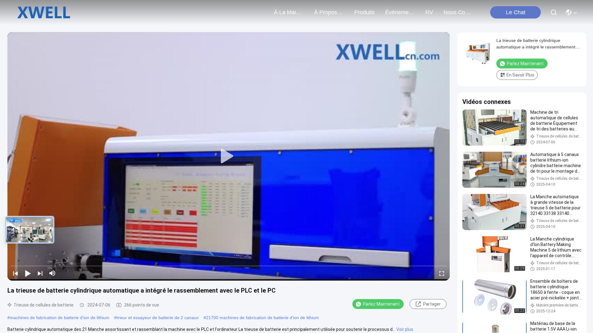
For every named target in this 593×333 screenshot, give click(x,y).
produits (364, 12)
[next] (40, 273)
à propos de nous (329, 12)
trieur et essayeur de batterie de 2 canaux (158, 317)
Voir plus (404, 329)
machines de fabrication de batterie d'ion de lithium (59, 317)
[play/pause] (28, 273)
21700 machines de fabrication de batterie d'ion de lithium (262, 317)
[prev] (15, 273)
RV (429, 12)
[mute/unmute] (52, 273)
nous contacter (458, 12)
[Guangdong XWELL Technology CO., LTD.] (43, 12)
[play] (228, 156)
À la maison (289, 12)
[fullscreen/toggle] (441, 273)
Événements (400, 12)
